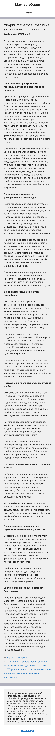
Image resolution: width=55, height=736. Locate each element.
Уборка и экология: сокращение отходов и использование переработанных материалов (27, 673)
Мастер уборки (27, 4)
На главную (27, 730)
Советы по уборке (17, 657)
